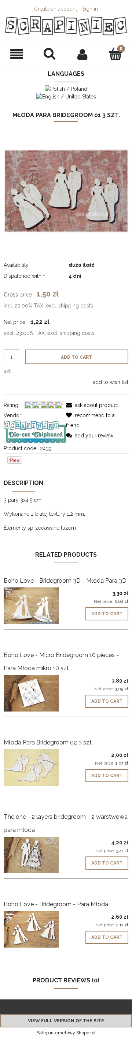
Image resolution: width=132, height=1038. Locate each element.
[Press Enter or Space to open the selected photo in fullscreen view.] (66, 190)
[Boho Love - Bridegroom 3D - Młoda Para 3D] (35, 605)
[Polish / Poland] (66, 88)
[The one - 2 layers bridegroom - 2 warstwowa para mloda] (35, 855)
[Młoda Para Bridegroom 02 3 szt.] (35, 767)
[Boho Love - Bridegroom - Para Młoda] (35, 929)
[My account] (82, 54)
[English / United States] (66, 96)
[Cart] (115, 54)
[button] (16, 54)
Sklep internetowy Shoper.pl (66, 1032)
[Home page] (66, 26)
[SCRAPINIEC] (35, 431)
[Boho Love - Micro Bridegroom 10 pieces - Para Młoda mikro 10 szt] (35, 693)
